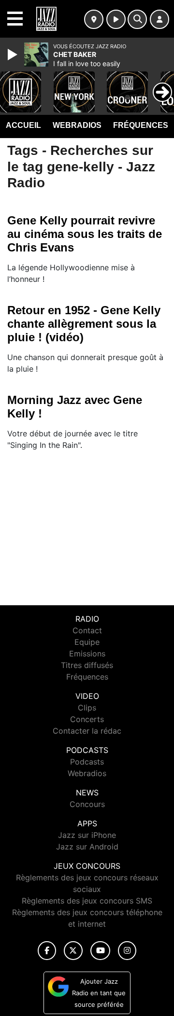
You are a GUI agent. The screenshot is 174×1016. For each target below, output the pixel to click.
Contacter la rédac (87, 731)
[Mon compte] (159, 19)
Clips (87, 707)
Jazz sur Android (87, 846)
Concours (87, 804)
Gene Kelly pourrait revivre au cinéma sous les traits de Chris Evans (84, 234)
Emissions (87, 653)
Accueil (23, 125)
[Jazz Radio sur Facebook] (47, 950)
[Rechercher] (137, 19)
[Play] (13, 54)
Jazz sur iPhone (87, 835)
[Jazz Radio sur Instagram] (127, 950)
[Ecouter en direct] (116, 19)
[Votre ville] (93, 19)
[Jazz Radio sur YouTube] (100, 950)
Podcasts (87, 761)
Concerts (87, 719)
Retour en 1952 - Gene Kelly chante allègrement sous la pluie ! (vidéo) (83, 324)
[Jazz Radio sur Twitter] (73, 950)
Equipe (87, 642)
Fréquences (140, 125)
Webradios (77, 125)
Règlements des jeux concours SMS (87, 900)
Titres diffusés (87, 665)
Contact (87, 630)
